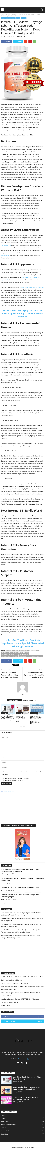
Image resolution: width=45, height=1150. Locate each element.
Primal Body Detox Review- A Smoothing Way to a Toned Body (9, 675)
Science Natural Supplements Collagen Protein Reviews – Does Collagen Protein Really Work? (22, 718)
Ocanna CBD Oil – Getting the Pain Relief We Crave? (20, 887)
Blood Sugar (34, 713)
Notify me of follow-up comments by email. (16, 778)
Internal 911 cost (34, 650)
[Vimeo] (18, 1063)
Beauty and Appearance (8, 18)
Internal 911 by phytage (21, 650)
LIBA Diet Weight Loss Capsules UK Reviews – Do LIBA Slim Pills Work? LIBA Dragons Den (21, 925)
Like (41, 1016)
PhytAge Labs (22, 656)
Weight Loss (5, 1121)
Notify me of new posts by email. (13, 780)
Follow (40, 1021)
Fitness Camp (5, 1005)
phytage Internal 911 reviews (9, 656)
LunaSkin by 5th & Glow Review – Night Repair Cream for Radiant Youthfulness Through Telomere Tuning (7, 717)
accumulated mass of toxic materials (32, 287)
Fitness (24, 18)
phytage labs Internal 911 (35, 656)
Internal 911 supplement (8, 654)
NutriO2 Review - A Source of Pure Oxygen (14, 983)
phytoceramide (6, 245)
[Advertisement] (22, 3)
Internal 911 (9, 650)
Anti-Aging (4, 713)
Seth (4, 36)
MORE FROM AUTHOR (29, 700)
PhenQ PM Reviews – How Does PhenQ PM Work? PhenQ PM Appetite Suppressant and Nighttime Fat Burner (20, 931)
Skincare (3, 1128)
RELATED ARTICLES (14, 700)
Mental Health (5, 1131)
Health (3, 1115)
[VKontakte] (23, 1063)
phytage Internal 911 (22, 654)
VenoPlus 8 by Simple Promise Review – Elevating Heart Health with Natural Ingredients (22, 919)
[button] (41, 9)
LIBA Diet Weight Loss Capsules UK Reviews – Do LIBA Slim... (25, 1098)
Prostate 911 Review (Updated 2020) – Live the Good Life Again (34, 675)
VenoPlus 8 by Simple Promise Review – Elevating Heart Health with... (27, 1088)
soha (2, 874)
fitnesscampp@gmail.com (26, 1059)
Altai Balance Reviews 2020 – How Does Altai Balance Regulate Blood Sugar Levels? (20, 870)
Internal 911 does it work (9, 652)
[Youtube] (27, 1063)
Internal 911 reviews (23, 652)
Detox (18, 18)
